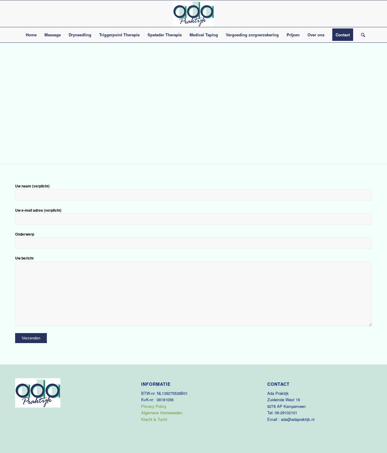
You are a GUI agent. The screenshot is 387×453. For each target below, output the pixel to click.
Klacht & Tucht (154, 419)
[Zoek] (361, 34)
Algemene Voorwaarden (161, 412)
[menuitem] (31, 34)
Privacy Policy (154, 406)
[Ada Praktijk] (193, 13)
